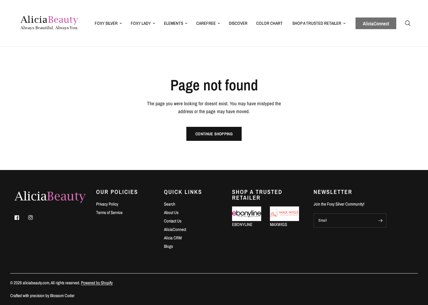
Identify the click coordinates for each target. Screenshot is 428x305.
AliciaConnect (376, 23)
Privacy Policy (107, 204)
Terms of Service (109, 212)
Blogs (168, 246)
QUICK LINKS (183, 192)
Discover (238, 23)
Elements (173, 23)
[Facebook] (21, 217)
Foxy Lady (141, 23)
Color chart (269, 23)
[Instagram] (34, 217)
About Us (171, 212)
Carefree (206, 23)
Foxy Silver (106, 23)
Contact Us (172, 221)
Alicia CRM (173, 238)
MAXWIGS (278, 224)
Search (169, 204)
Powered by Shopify (97, 283)
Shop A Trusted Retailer (316, 23)
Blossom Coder (62, 295)
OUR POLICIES (117, 192)
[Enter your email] (380, 220)
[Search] (407, 23)
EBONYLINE (242, 224)
